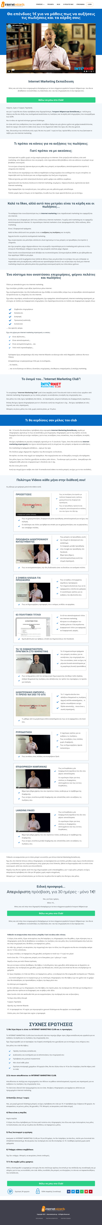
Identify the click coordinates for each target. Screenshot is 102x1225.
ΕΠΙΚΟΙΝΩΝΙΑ (81, 4)
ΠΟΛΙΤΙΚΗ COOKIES (66, 1218)
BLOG (58, 4)
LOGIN (89, 4)
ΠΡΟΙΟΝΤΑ (50, 4)
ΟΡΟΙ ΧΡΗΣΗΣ (39, 1218)
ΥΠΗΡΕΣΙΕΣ (39, 4)
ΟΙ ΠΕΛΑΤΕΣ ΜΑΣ (68, 4)
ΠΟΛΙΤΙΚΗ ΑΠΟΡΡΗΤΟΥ (52, 1218)
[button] (69, 1191)
